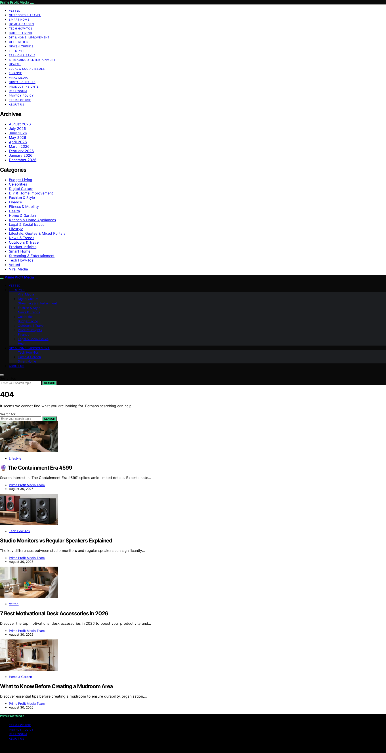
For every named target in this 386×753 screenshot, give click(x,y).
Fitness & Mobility (24, 206)
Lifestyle (17, 51)
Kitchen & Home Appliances (32, 220)
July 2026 (17, 128)
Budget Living (20, 33)
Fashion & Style (22, 55)
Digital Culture (22, 82)
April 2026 (18, 142)
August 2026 (20, 124)
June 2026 (18, 133)
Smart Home (19, 19)
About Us (16, 104)
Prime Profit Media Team (27, 485)
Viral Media (18, 77)
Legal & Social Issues (27, 68)
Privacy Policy (21, 95)
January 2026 (20, 155)
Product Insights (24, 86)
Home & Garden (21, 24)
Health (15, 64)
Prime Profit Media (14, 2)
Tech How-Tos (20, 28)
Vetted (15, 10)
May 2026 (17, 137)
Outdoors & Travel (25, 15)
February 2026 (21, 151)
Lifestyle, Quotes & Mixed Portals (37, 233)
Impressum (18, 91)
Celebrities (18, 42)
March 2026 (19, 146)
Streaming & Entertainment (32, 59)
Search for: (8, 378)
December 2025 (22, 160)
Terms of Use (20, 100)
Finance (15, 73)
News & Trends (21, 46)
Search (49, 383)
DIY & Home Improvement (29, 37)
